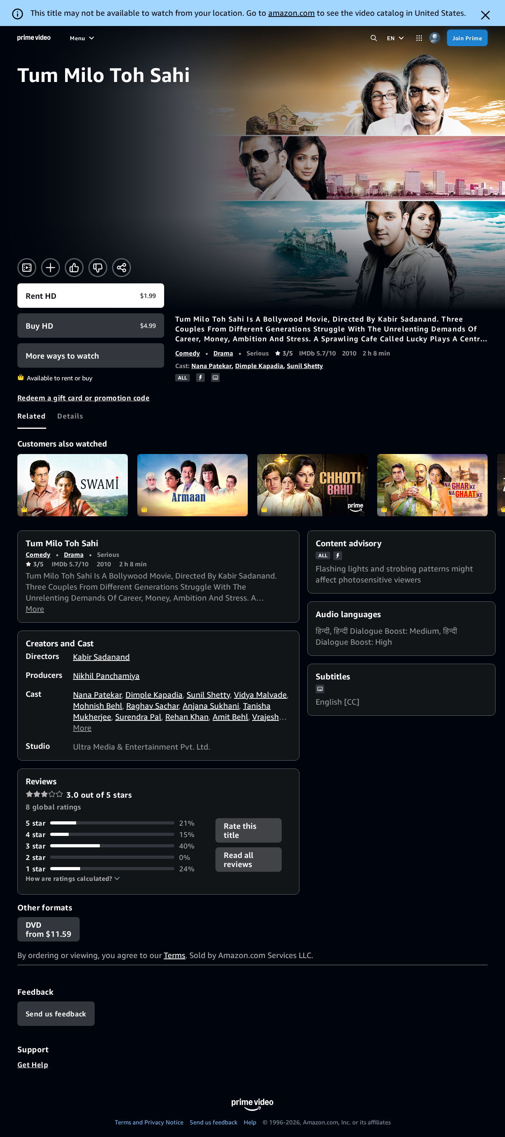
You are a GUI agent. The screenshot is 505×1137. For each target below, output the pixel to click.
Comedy (187, 353)
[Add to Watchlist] (50, 267)
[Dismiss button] (485, 15)
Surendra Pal (138, 716)
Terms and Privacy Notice (149, 1122)
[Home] (33, 38)
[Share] (121, 267)
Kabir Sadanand (101, 656)
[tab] (31, 416)
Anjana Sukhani (211, 705)
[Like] (74, 267)
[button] (73, 878)
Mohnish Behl (97, 705)
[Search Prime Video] (374, 38)
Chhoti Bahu (312, 485)
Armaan (192, 485)
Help (250, 1122)
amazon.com (291, 12)
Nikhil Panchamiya (106, 675)
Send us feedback (214, 1122)
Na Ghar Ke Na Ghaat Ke (432, 485)
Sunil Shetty (305, 366)
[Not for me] (97, 267)
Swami (72, 485)
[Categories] (419, 38)
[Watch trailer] (26, 267)
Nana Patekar (211, 366)
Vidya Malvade (260, 694)
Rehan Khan (187, 716)
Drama (223, 353)
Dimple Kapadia (259, 366)
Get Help (32, 1064)
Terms (174, 955)
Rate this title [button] (240, 830)
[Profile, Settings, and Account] (434, 38)
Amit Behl (230, 716)
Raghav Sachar (152, 705)
